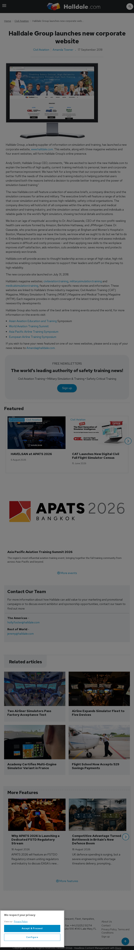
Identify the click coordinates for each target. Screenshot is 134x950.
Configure (32, 937)
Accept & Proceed (32, 928)
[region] (32, 928)
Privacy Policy (21, 921)
